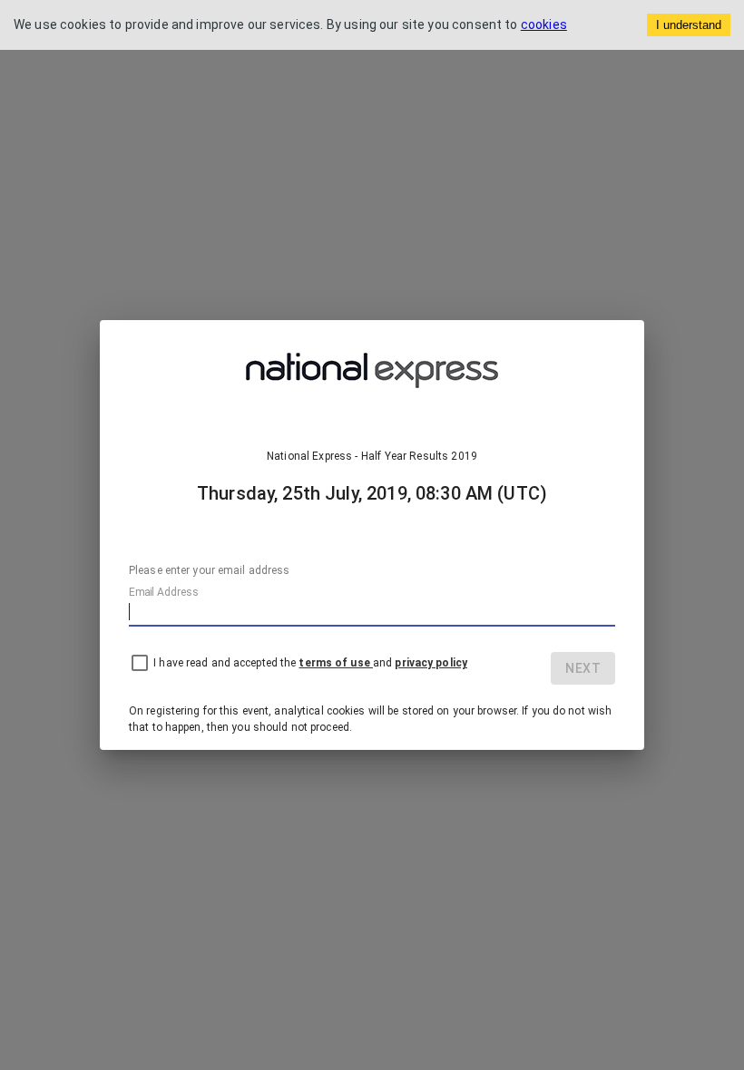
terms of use (335, 663)
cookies (544, 24)
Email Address (163, 592)
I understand (688, 25)
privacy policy (431, 663)
